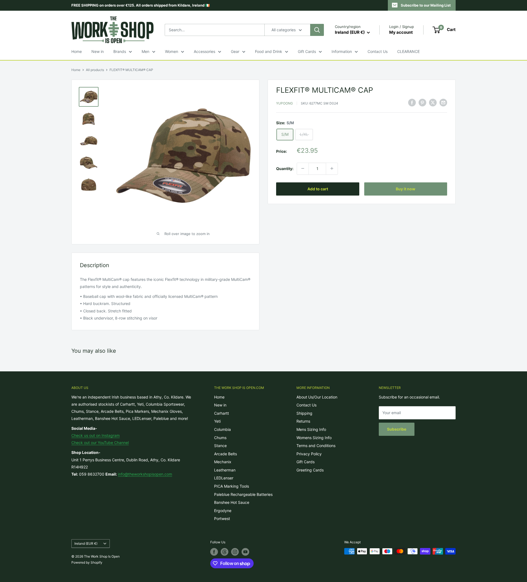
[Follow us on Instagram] (235, 552)
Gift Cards (307, 51)
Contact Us (378, 51)
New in (97, 51)
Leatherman (225, 470)
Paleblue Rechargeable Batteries (243, 494)
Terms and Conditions (315, 445)
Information (342, 51)
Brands (119, 51)
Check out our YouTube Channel (100, 442)
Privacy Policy (309, 453)
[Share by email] (443, 102)
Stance (220, 445)
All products (95, 70)
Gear (235, 51)
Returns (303, 421)
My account (401, 32)
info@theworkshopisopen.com (145, 474)
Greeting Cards (310, 470)
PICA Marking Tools (231, 486)
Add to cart (317, 188)
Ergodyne (222, 510)
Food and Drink (268, 51)
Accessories (204, 51)
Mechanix (222, 461)
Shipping (304, 413)
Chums (220, 437)
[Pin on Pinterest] (422, 102)
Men (145, 51)
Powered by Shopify (86, 562)
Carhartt (221, 413)
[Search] (317, 30)
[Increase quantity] (332, 168)
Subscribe (396, 429)
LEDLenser (223, 478)
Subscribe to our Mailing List (426, 5)
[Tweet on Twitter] (433, 102)
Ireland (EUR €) (85, 543)
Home (76, 51)
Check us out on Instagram (95, 435)
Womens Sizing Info (314, 437)
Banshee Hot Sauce (231, 502)
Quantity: (284, 168)
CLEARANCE (408, 51)
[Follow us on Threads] (224, 552)
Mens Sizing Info (311, 429)
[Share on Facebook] (412, 102)
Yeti (217, 421)
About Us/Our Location (316, 397)
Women (171, 51)
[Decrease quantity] (303, 168)
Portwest (222, 518)
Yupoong (284, 103)
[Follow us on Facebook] (214, 552)
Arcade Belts (225, 453)
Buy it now (405, 188)
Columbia (222, 429)
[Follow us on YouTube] (245, 552)
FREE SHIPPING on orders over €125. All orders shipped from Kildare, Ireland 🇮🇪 (140, 5)
